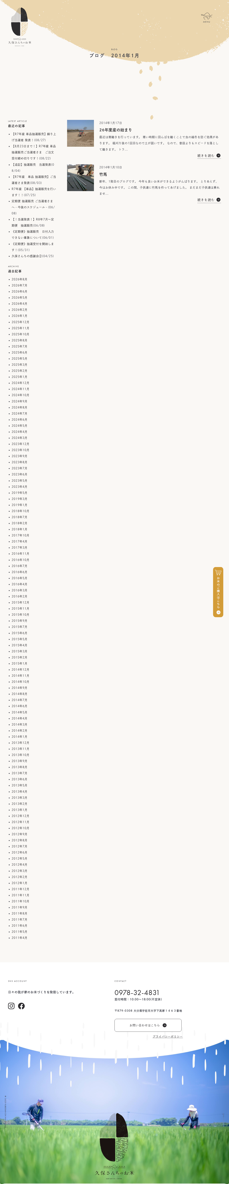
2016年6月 (20, 572)
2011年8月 (20, 913)
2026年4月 (20, 303)
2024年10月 (21, 395)
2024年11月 (21, 389)
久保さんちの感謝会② (27, 256)
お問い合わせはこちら (145, 1025)
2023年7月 (20, 468)
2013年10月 (21, 754)
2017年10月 (21, 535)
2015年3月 (20, 651)
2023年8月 (20, 462)
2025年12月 (21, 322)
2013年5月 (20, 785)
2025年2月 (20, 370)
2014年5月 (20, 712)
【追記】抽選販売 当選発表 (31, 164)
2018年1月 (20, 529)
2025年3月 (20, 364)
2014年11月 (21, 675)
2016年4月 (20, 584)
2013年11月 (21, 748)
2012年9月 (20, 834)
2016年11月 (21, 553)
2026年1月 (20, 315)
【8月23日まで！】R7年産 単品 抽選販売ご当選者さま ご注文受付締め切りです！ (34, 152)
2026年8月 (20, 279)
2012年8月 (20, 840)
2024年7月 (20, 413)
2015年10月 (21, 614)
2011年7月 (20, 919)
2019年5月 (20, 492)
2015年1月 (20, 663)
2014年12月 (21, 669)
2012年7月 (20, 846)
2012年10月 (21, 828)
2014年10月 (21, 681)
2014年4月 (20, 718)
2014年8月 (20, 693)
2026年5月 (20, 297)
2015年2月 (20, 657)
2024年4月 (20, 431)
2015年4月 (20, 645)
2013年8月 (20, 767)
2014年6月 (20, 706)
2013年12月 (21, 742)
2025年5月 (20, 358)
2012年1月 (20, 883)
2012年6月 (20, 852)
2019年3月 (20, 498)
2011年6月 (20, 925)
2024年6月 (20, 419)
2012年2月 (20, 877)
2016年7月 (20, 566)
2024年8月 (20, 407)
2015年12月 (21, 602)
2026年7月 (20, 285)
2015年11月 (21, 608)
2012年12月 (21, 816)
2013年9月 (20, 761)
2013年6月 (20, 779)
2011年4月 (20, 937)
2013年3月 (20, 797)
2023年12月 (21, 444)
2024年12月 (21, 382)
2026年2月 (20, 309)
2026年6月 (20, 291)
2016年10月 (21, 559)
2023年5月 (20, 480)
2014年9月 (20, 687)
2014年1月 (20, 736)
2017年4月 (20, 541)
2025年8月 (20, 340)
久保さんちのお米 (19, 27)
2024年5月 (20, 425)
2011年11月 (21, 895)
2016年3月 (20, 590)
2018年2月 (20, 523)
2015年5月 (20, 639)
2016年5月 (20, 578)
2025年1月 (20, 376)
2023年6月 (20, 474)
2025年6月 (20, 352)
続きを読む (206, 155)
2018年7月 (20, 517)
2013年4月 (20, 791)
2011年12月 (21, 889)
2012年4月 (20, 864)
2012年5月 (20, 858)
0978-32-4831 (137, 992)
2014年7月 (20, 700)
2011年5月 (20, 931)
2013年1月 (20, 809)
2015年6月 (20, 633)
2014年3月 (20, 724)
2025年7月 (20, 346)
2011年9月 (20, 907)
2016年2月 (20, 596)
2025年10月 (21, 334)
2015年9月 (20, 620)
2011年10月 (21, 901)
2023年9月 (20, 456)
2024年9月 (20, 401)
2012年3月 (20, 870)
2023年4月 (20, 486)
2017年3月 (20, 547)
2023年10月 (21, 450)
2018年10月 (21, 511)
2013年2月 (20, 803)
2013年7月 (20, 773)
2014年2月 (20, 730)
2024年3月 (20, 437)
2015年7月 (20, 626)
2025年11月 (21, 328)
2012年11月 (21, 822)
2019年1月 (20, 505)
